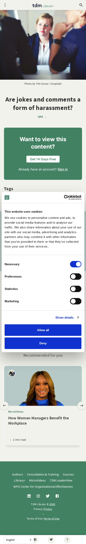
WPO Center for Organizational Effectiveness (43, 486)
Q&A (40, 116)
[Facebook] (35, 539)
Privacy (47, 509)
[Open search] (81, 5)
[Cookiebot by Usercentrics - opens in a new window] (63, 197)
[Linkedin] (29, 496)
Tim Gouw (42, 83)
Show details (64, 317)
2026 (52, 504)
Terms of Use (51, 518)
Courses (68, 474)
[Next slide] (82, 406)
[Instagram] (38, 496)
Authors (17, 474)
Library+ (19, 480)
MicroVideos (15, 411)
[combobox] (19, 540)
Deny (43, 343)
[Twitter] (51, 539)
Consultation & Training (43, 474)
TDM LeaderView (61, 480)
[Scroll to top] (67, 539)
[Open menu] (5, 5)
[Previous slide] (4, 406)
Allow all (43, 330)
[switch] (75, 276)
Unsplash (56, 83)
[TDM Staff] (11, 373)
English (10, 540)
